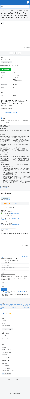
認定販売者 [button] (5, 198)
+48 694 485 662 (15, 213)
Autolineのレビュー (6, 354)
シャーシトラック (19, 307)
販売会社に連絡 (5, 69)
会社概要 (4, 321)
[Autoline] (5, 10)
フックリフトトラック (9, 307)
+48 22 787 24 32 (15, 218)
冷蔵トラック (25, 305)
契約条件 (4, 347)
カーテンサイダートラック (16, 304)
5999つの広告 (7, 199)
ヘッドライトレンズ (17, 75)
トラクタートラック (5, 304)
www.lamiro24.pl (4, 229)
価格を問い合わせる (7, 62)
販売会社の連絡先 (6, 325)
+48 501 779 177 (15, 224)
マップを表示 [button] (25, 245)
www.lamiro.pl (4, 219)
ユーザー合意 (4, 292)
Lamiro (2, 196)
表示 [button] (10, 213)
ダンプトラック (18, 305)
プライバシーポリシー (20, 291)
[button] (28, 2)
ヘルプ (3, 323)
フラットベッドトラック (8, 305)
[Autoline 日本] (9, 2)
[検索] (28, 6)
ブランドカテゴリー (6, 357)
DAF (14, 72)
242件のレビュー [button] (14, 203)
